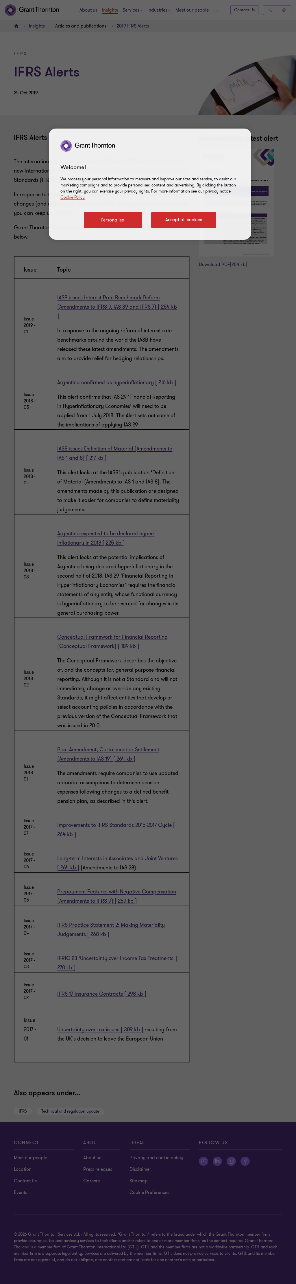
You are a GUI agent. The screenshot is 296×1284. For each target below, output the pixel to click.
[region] (150, 184)
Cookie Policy (72, 197)
